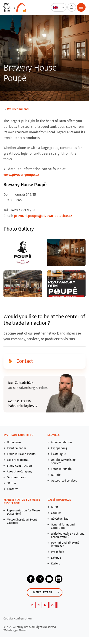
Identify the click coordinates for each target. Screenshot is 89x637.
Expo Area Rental (18, 459)
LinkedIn (58, 579)
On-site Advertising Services (63, 461)
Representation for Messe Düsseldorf (23, 512)
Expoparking (59, 448)
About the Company (19, 471)
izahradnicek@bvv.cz (23, 406)
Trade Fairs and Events (21, 454)
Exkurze (56, 557)
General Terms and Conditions (63, 526)
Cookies (56, 512)
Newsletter (42, 592)
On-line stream (16, 477)
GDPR (54, 507)
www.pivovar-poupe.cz (21, 175)
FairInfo (56, 474)
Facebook (31, 579)
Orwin (23, 630)
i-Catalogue (58, 454)
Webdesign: (11, 630)
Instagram (40, 579)
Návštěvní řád (59, 518)
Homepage (14, 442)
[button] (59, 7)
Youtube (49, 579)
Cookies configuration (17, 618)
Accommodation (61, 442)
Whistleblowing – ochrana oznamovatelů (67, 535)
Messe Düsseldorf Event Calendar (22, 521)
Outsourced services (64, 480)
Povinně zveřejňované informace (65, 544)
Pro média (57, 551)
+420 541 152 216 (19, 401)
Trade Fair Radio (61, 468)
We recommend (18, 109)
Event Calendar (16, 448)
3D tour (11, 483)
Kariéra (55, 563)
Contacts (12, 489)
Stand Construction (19, 465)
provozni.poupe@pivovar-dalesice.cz (43, 216)
